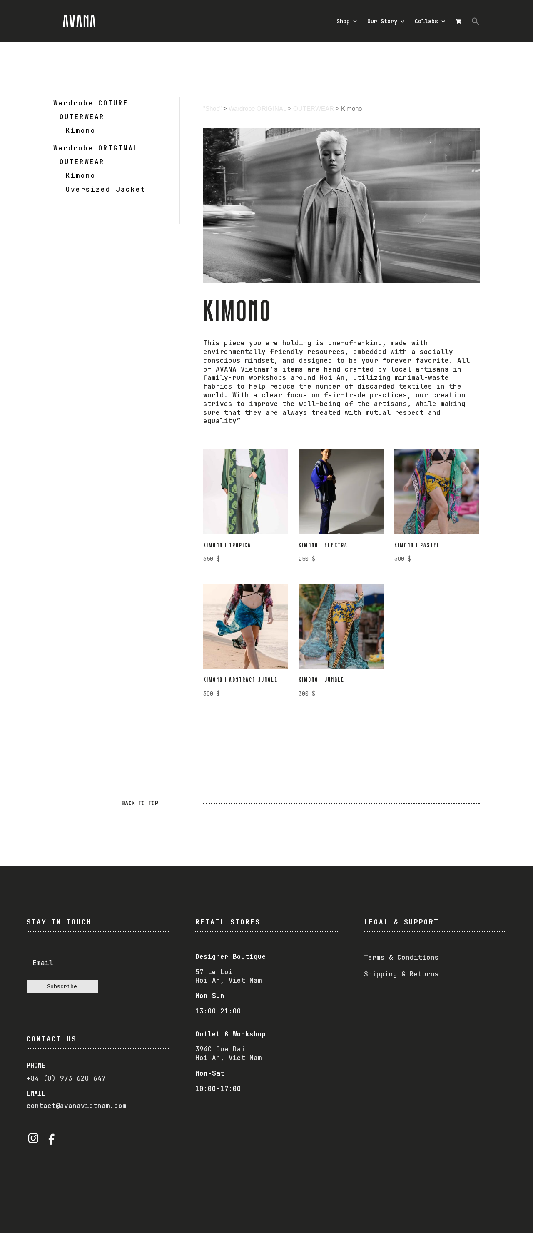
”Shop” (212, 108)
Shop (343, 21)
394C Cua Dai (220, 1049)
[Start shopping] (459, 21)
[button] (475, 21)
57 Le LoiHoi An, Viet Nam (228, 976)
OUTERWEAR (313, 108)
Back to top (140, 803)
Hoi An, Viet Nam (228, 1057)
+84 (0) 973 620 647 (66, 1078)
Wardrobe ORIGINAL (257, 108)
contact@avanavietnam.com (77, 1105)
